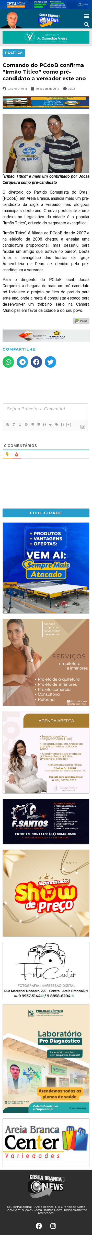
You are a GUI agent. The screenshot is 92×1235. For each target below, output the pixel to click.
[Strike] (26, 425)
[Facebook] (39, 1226)
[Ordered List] (32, 425)
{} (62, 424)
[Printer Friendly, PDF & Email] (81, 320)
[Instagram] (53, 1226)
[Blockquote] (44, 425)
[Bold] (7, 425)
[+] (69, 424)
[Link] (56, 425)
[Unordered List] (38, 425)
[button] (87, 16)
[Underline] (20, 425)
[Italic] (13, 425)
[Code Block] (50, 425)
